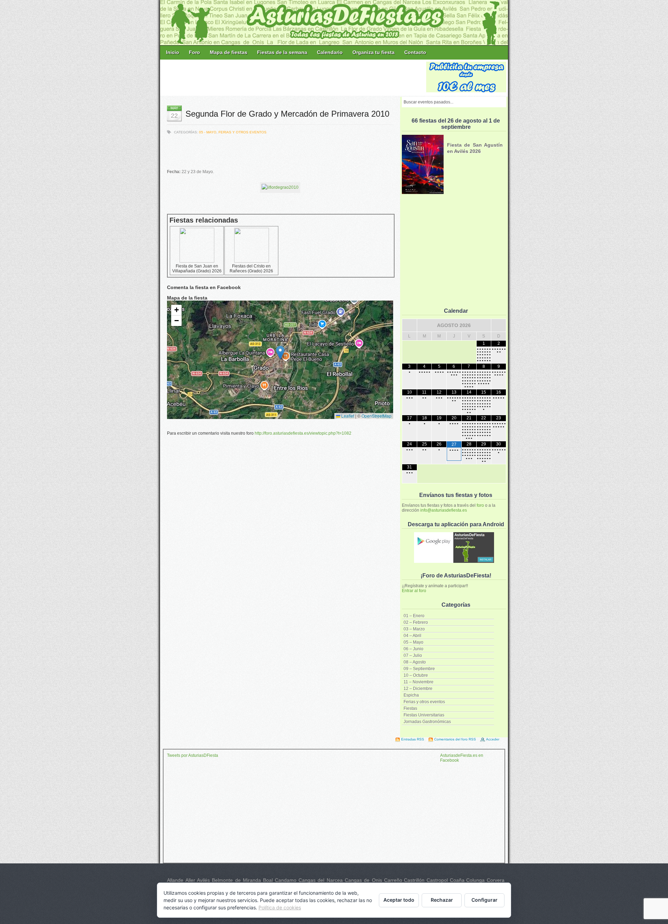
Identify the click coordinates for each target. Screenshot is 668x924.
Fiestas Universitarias (424, 715)
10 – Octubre (416, 675)
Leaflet (347, 416)
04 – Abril (412, 635)
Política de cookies (280, 907)
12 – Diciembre (418, 688)
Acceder (492, 739)
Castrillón (414, 880)
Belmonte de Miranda (236, 880)
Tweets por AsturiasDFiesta (192, 755)
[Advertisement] (293, 77)
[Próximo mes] (498, 325)
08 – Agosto (415, 662)
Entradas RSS (412, 739)
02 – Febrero (416, 622)
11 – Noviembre (419, 682)
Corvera (495, 880)
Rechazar (442, 900)
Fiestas (410, 708)
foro (480, 505)
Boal (268, 880)
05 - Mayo (207, 132)
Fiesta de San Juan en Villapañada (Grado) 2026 (197, 268)
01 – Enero (414, 615)
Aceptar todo (398, 900)
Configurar (484, 900)
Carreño (393, 880)
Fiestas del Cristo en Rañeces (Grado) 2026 (251, 268)
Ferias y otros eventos (424, 701)
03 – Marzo (414, 629)
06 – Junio (413, 648)
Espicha (411, 695)
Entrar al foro (414, 590)
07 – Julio (413, 655)
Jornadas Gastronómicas (427, 721)
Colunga (475, 880)
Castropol (437, 880)
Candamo (285, 880)
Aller (190, 880)
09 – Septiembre (419, 668)
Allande (175, 880)
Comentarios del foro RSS (455, 739)
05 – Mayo (413, 642)
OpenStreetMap (376, 416)
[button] (280, 352)
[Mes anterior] (409, 325)
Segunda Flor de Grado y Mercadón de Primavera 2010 (287, 113)
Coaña (457, 880)
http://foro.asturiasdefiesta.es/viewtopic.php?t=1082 (303, 433)
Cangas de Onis (363, 880)
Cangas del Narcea (321, 880)
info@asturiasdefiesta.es (443, 510)
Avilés (203, 880)
